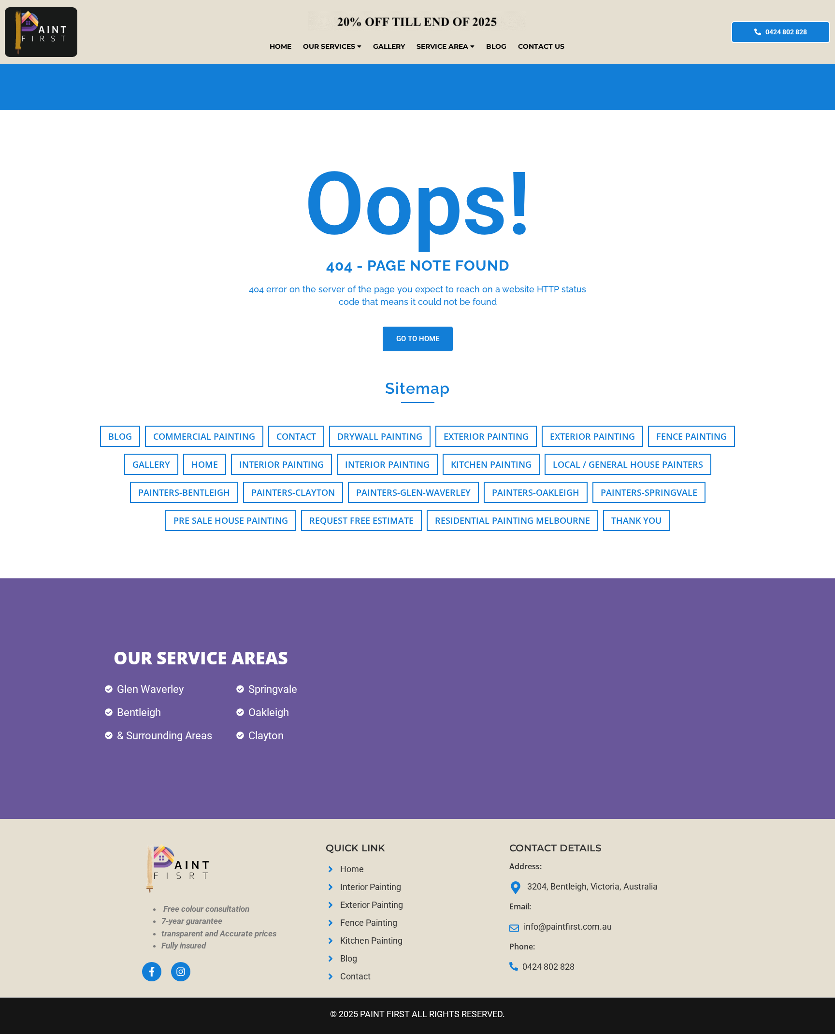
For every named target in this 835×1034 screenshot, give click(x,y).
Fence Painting (691, 436)
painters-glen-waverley (413, 492)
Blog (496, 46)
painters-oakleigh (535, 492)
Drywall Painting (379, 436)
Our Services (329, 46)
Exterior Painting (486, 436)
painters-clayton (293, 492)
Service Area (442, 46)
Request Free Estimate (361, 520)
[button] (332, 46)
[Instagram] (180, 971)
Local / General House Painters (628, 464)
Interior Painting (281, 464)
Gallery (389, 46)
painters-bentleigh (184, 492)
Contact (296, 436)
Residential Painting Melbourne (512, 520)
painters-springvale (649, 492)
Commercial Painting (204, 436)
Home (280, 46)
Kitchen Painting (491, 464)
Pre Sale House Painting (230, 520)
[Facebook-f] (151, 971)
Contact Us (541, 46)
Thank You (636, 520)
